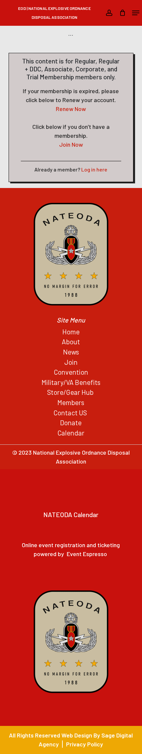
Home (71, 331)
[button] (135, 13)
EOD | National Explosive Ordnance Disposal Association (54, 12)
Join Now (71, 144)
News (71, 352)
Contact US (70, 412)
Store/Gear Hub (71, 392)
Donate (71, 422)
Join (71, 362)
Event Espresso (87, 553)
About (71, 341)
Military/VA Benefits (71, 382)
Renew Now (71, 108)
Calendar (71, 433)
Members (70, 402)
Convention (71, 372)
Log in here (94, 169)
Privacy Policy (84, 744)
